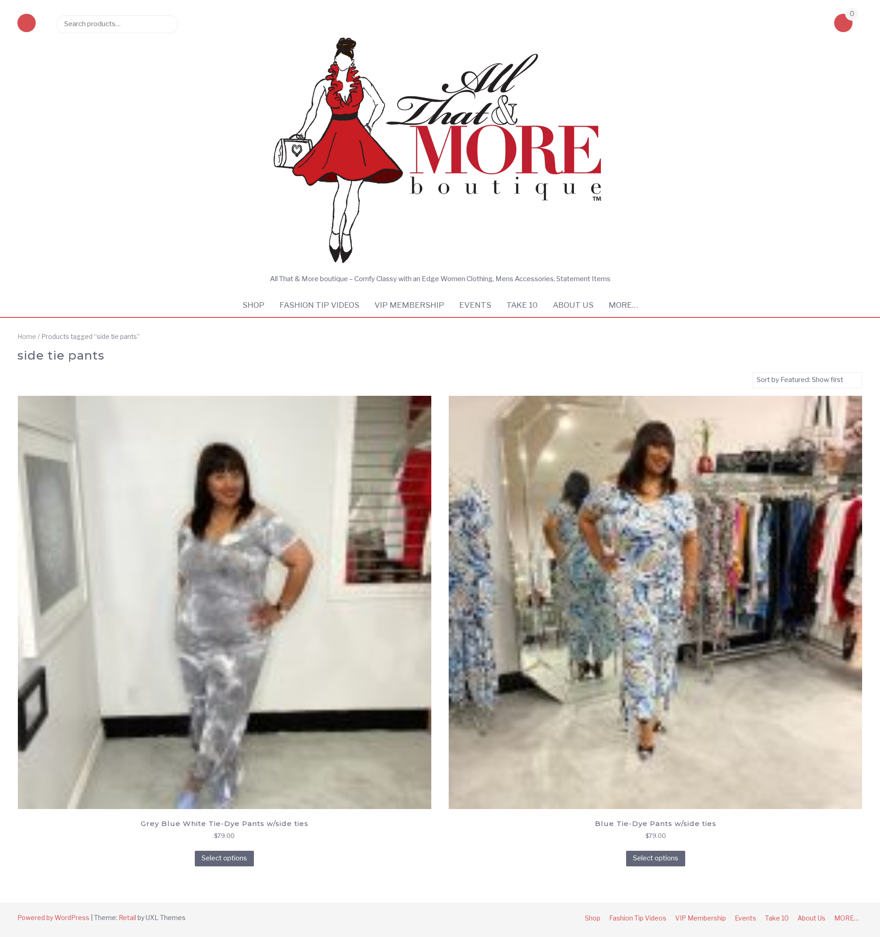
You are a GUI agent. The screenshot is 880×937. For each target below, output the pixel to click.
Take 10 (522, 305)
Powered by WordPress (53, 917)
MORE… (623, 305)
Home (26, 336)
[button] (26, 24)
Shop (253, 305)
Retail (127, 917)
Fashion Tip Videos (319, 305)
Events (475, 305)
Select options (224, 858)
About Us (573, 305)
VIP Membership (409, 305)
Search (166, 24)
